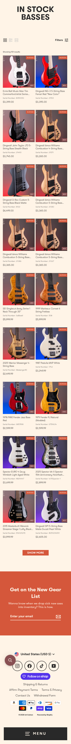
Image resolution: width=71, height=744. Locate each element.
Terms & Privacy (52, 690)
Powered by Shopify (44, 715)
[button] (5, 40)
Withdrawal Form (45, 695)
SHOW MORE (35, 552)
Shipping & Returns (35, 684)
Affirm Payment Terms (23, 690)
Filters (59, 40)
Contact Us (23, 695)
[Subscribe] (58, 616)
